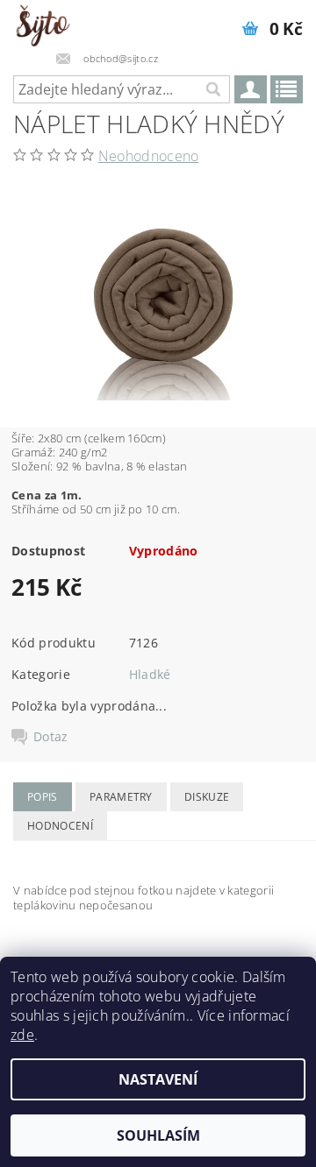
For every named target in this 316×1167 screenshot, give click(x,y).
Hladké (150, 674)
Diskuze (206, 796)
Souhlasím (158, 1135)
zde (22, 1034)
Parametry (121, 796)
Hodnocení (60, 825)
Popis (42, 796)
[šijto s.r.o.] (42, 23)
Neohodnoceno (148, 156)
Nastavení (158, 1079)
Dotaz (50, 737)
